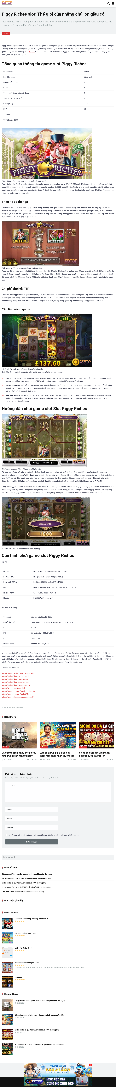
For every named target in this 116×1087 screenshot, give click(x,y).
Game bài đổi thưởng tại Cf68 (27, 963)
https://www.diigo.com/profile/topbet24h (18, 691)
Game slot (12, 707)
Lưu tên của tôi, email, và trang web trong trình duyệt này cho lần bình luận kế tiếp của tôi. (43, 835)
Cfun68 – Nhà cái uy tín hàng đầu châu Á (31, 919)
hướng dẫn (19, 707)
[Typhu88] (7, 987)
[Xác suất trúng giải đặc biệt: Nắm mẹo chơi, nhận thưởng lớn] (58, 735)
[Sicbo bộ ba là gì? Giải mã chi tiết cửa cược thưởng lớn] (96, 735)
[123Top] (7, 3)
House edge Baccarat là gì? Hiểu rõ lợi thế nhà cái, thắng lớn (26, 887)
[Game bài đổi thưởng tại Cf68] (7, 972)
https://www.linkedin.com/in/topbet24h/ (18, 673)
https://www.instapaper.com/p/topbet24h (18, 697)
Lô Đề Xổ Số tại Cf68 (23, 948)
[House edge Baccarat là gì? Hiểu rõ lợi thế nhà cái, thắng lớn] (7, 1054)
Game (6, 707)
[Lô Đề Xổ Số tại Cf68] (7, 957)
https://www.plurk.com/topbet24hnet (16, 694)
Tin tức (6, 33)
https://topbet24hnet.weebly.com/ (15, 676)
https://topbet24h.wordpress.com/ (15, 682)
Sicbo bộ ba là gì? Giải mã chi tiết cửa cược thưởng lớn (94, 754)
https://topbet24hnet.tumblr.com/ (15, 679)
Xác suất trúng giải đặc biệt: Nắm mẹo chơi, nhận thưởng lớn (57, 754)
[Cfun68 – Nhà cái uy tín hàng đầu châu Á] (7, 928)
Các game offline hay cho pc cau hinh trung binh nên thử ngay (19, 754)
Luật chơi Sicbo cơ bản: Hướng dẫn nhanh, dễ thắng (23, 892)
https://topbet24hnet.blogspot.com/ (16, 685)
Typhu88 (18, 977)
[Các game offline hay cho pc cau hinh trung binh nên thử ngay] (19, 735)
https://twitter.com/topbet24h (13, 688)
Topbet (32, 52)
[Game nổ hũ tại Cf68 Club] (7, 943)
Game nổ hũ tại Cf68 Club (25, 933)
